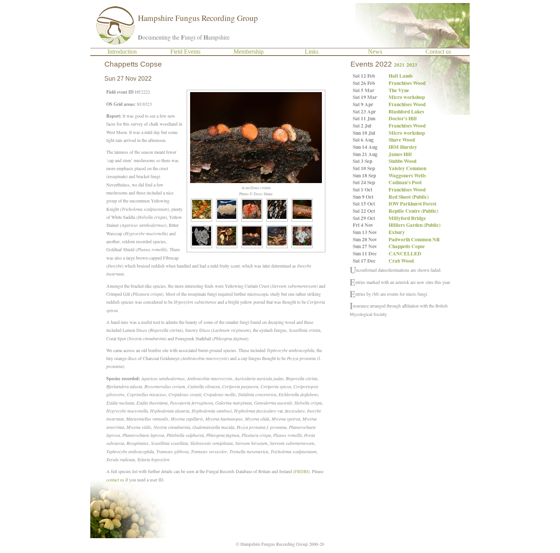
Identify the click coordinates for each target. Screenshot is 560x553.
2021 (399, 65)
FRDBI (301, 471)
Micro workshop (407, 97)
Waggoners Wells (407, 175)
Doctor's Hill (403, 118)
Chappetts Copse (407, 246)
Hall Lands (401, 76)
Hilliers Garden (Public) (414, 225)
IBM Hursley (403, 147)
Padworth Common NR (414, 239)
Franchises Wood (407, 83)
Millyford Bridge (407, 218)
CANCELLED (405, 253)
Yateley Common (407, 168)
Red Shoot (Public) (409, 197)
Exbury (397, 232)
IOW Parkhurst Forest (412, 203)
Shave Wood (402, 139)
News (375, 51)
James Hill (400, 154)
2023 (411, 65)
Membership (249, 51)
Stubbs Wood (402, 161)
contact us (115, 480)
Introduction (122, 51)
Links (311, 51)
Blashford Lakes (406, 111)
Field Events (185, 51)
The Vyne (399, 90)
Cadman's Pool (405, 182)
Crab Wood (401, 261)
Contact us (438, 51)
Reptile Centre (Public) (413, 211)
